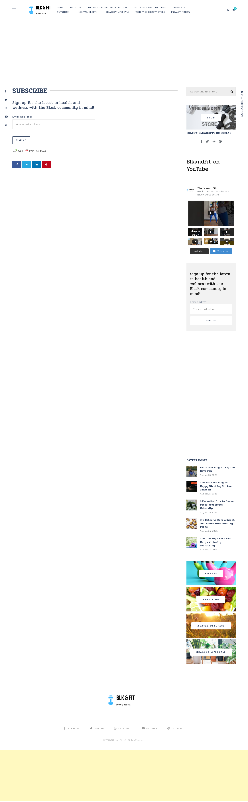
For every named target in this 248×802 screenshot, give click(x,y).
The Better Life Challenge (150, 7)
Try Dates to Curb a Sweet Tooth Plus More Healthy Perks (217, 523)
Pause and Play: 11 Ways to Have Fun (217, 469)
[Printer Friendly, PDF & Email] (30, 150)
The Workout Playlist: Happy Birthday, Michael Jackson (216, 486)
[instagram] (214, 141)
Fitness (177, 7)
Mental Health (88, 12)
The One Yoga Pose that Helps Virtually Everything (216, 542)
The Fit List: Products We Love (107, 7)
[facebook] (16, 164)
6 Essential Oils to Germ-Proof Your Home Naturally (217, 504)
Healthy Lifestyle (117, 12)
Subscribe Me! (241, 105)
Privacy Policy (180, 12)
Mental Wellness (211, 625)
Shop (211, 117)
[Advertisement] (124, 52)
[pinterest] (46, 164)
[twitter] (26, 164)
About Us (76, 7)
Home (60, 7)
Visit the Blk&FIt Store (150, 12)
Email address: (22, 116)
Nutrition (63, 12)
